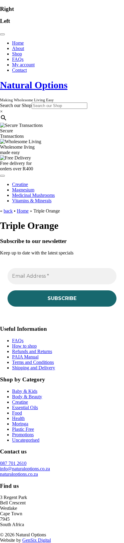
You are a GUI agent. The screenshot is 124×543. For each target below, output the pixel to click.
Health (18, 418)
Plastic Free (23, 429)
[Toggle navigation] (2, 34)
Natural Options (33, 85)
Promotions (23, 434)
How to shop (24, 346)
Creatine (20, 402)
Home (23, 210)
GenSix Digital (36, 540)
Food (17, 412)
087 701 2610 (13, 463)
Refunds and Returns (32, 351)
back (8, 210)
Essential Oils (25, 407)
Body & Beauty (27, 396)
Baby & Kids (24, 391)
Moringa (20, 423)
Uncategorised (25, 440)
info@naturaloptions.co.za (25, 468)
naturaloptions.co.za (19, 474)
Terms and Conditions (33, 362)
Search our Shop (16, 105)
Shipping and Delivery (33, 367)
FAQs (17, 340)
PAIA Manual (25, 356)
